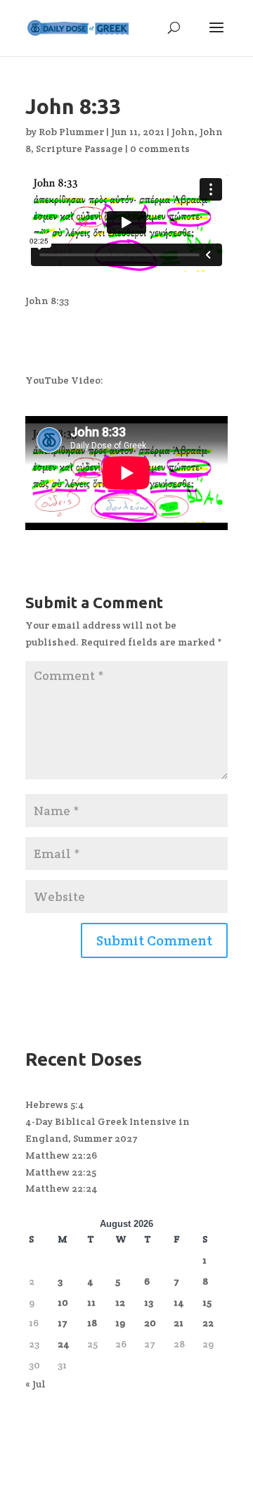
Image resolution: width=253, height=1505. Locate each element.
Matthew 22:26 (61, 1155)
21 (178, 1322)
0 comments (160, 148)
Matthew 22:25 (60, 1172)
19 (120, 1322)
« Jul (35, 1384)
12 (120, 1302)
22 (208, 1322)
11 (91, 1302)
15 (207, 1302)
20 (150, 1322)
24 (64, 1343)
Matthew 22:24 (61, 1188)
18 (92, 1322)
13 (148, 1302)
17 (62, 1322)
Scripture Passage (79, 148)
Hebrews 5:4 (54, 1104)
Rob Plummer (71, 131)
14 (179, 1302)
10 (63, 1302)
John (183, 131)
